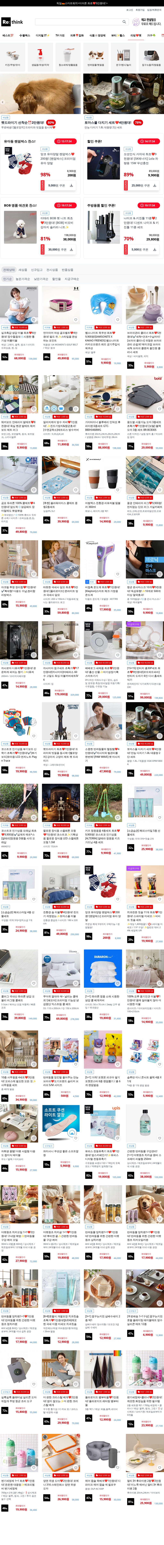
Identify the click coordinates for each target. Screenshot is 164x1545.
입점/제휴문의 (154, 9)
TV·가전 (60, 35)
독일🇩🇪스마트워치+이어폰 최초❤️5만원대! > (82, 3)
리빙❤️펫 (136, 35)
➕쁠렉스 (24, 35)
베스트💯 (8, 35)
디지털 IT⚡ (43, 35)
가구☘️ (151, 35)
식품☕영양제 (98, 35)
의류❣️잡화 (77, 35)
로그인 (129, 9)
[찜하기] (34, 320)
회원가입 (140, 9)
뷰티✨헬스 (118, 35)
